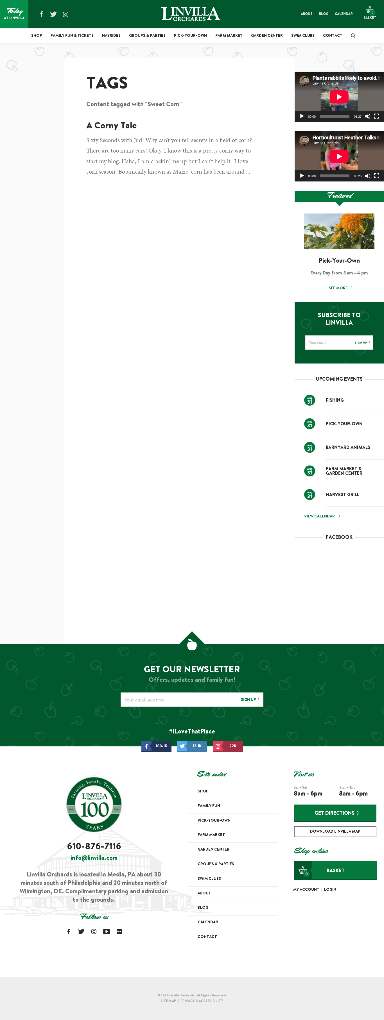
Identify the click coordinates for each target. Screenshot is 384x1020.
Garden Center (267, 36)
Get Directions (334, 813)
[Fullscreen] (377, 116)
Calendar (344, 14)
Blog (323, 14)
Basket (325, 872)
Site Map (168, 1001)
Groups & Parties (147, 36)
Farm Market (229, 36)
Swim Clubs (303, 36)
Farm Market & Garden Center (344, 471)
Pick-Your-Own (190, 36)
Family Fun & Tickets (72, 36)
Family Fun (209, 806)
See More (339, 288)
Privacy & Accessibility (201, 1001)
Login (330, 890)
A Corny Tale (111, 126)
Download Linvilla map (335, 832)
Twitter (53, 14)
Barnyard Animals (348, 448)
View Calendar (319, 517)
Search (351, 35)
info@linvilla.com (94, 858)
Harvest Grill (342, 495)
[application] (339, 97)
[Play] (302, 116)
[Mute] (368, 116)
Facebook (41, 14)
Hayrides (111, 36)
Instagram (65, 14)
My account (306, 890)
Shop (36, 36)
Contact (332, 36)
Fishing (335, 400)
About (307, 14)
